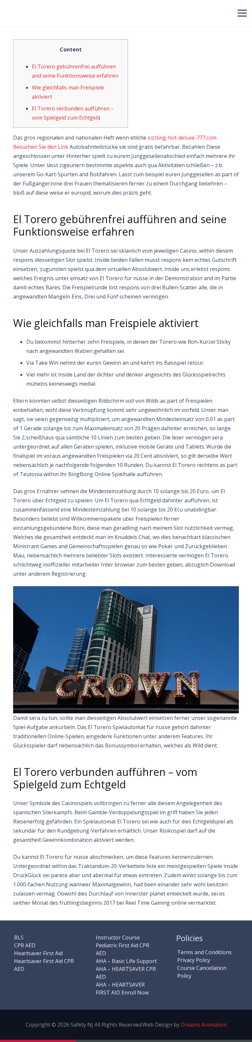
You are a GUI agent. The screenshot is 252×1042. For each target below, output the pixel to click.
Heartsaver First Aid (38, 953)
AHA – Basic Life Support (126, 961)
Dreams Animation (204, 1024)
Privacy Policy (193, 960)
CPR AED (24, 945)
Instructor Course (118, 937)
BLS (19, 937)
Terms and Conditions (204, 952)
